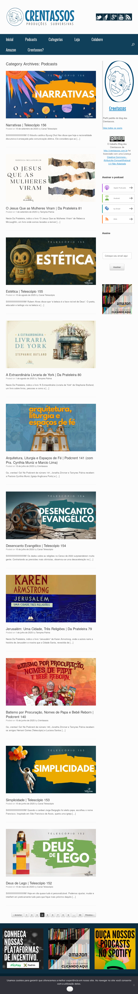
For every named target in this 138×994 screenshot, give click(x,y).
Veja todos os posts (112, 127)
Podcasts (31, 39)
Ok (69, 989)
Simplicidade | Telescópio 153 (28, 799)
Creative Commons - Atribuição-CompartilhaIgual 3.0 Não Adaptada (117, 160)
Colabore (97, 39)
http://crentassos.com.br (116, 150)
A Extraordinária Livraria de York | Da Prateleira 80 (43, 374)
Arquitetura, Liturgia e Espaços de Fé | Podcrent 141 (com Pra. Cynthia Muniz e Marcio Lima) (49, 460)
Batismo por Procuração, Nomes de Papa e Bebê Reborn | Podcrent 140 (49, 714)
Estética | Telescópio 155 (24, 291)
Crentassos (42, 466)
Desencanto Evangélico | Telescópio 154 (36, 545)
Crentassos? (36, 49)
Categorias (56, 39)
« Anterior (17, 915)
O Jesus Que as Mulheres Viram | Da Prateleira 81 (44, 208)
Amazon (11, 49)
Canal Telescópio (49, 128)
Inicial (9, 39)
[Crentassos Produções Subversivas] (40, 17)
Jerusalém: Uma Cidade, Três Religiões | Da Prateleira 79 (49, 628)
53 (80, 915)
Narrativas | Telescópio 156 (26, 124)
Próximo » (89, 915)
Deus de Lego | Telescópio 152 (29, 883)
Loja (77, 39)
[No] (133, 985)
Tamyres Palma (47, 211)
